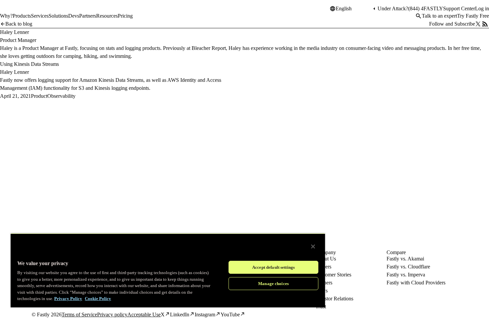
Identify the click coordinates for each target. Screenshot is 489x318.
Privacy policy (112, 314)
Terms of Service (79, 314)
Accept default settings (273, 267)
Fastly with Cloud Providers (416, 282)
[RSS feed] (485, 24)
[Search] (418, 16)
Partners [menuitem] (87, 16)
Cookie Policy (98, 298)
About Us (325, 258)
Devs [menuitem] (73, 16)
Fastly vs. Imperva (406, 274)
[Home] (17, 11)
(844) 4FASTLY (425, 8)
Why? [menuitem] (6, 16)
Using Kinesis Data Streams (29, 64)
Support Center (459, 8)
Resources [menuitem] (107, 16)
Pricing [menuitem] (125, 16)
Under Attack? (393, 8)
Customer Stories (333, 274)
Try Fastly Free (473, 16)
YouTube (230, 314)
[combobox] (354, 9)
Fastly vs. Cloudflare (408, 266)
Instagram (205, 314)
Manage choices (273, 283)
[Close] (313, 246)
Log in (482, 8)
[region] (168, 270)
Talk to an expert (439, 16)
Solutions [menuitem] (58, 16)
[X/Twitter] (478, 24)
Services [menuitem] (40, 16)
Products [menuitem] (22, 16)
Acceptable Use (144, 314)
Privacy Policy (68, 298)
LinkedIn (179, 314)
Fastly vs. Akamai (405, 258)
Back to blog (18, 24)
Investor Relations (334, 298)
